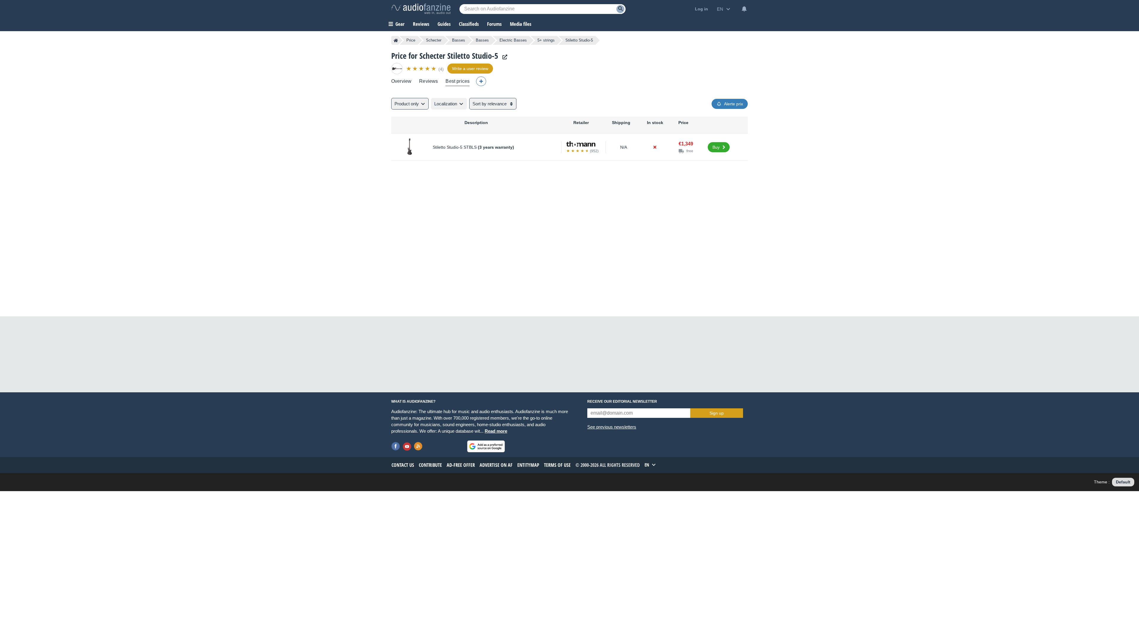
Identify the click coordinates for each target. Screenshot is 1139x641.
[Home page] (396, 40)
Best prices (458, 81)
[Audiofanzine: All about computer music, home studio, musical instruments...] (421, 9)
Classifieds (469, 23)
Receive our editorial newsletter (622, 401)
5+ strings (546, 40)
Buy (716, 147)
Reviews (421, 23)
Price (410, 40)
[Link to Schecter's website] (503, 57)
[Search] (620, 9)
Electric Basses (513, 40)
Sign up (717, 413)
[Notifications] (744, 8)
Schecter (433, 40)
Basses (458, 40)
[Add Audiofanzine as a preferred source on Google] (486, 446)
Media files (520, 23)
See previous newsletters (611, 426)
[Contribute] (481, 81)
